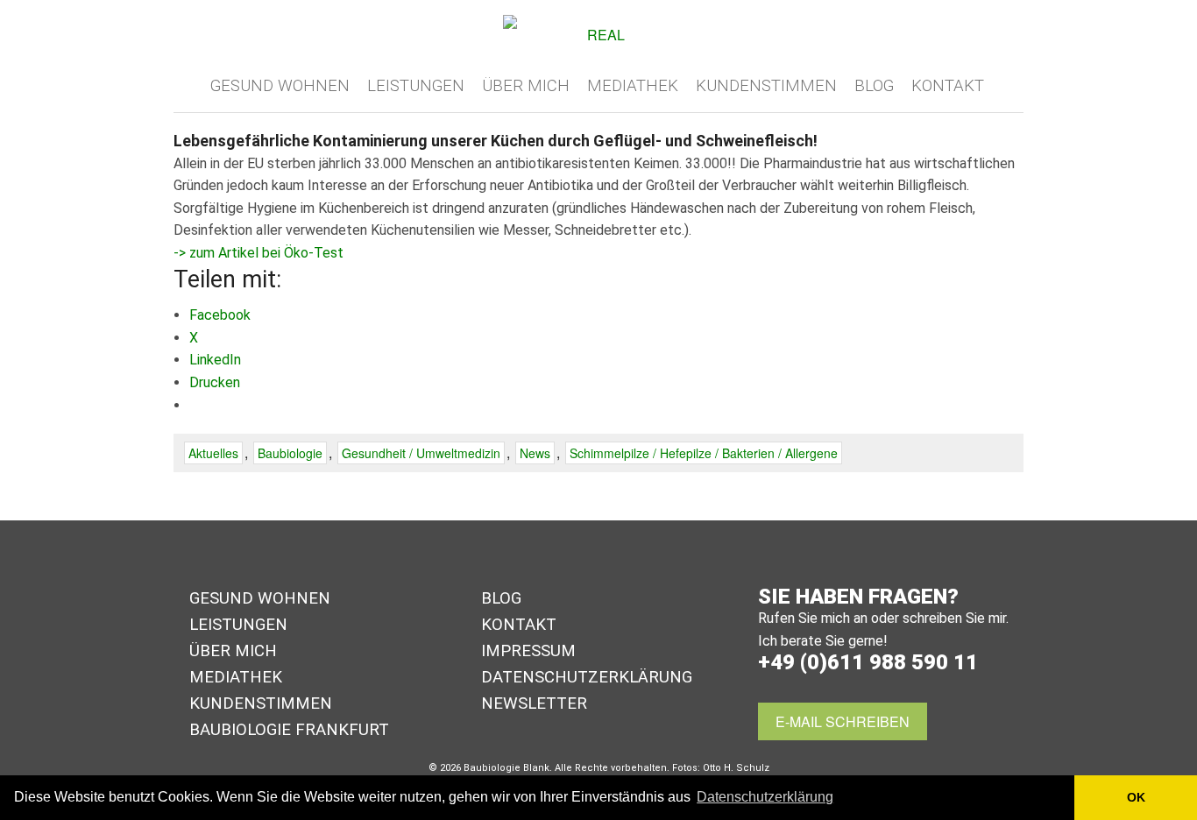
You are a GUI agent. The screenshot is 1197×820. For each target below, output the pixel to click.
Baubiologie (290, 453)
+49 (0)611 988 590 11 (868, 662)
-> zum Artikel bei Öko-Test (259, 252)
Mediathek (632, 86)
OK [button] (1136, 797)
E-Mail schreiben (843, 721)
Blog (874, 86)
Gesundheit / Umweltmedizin (421, 453)
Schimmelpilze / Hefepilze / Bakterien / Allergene (704, 453)
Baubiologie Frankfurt (289, 729)
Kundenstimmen (766, 86)
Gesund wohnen (280, 86)
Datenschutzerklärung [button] (765, 796)
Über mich (526, 86)
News (535, 453)
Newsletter (534, 703)
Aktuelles (213, 453)
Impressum (528, 651)
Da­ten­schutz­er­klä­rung (586, 677)
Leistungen (415, 86)
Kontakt (947, 86)
